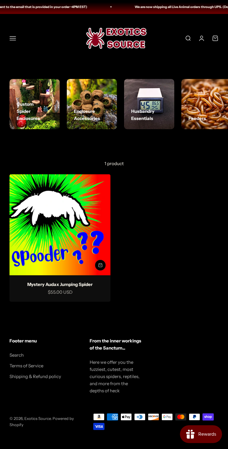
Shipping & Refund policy (35, 376)
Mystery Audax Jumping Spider (60, 284)
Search (17, 355)
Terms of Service (26, 366)
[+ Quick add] (100, 265)
